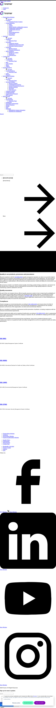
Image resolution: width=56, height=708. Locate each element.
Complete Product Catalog (15, 21)
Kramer (35, 696)
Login (4, 9)
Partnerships (6, 441)
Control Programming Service (16, 86)
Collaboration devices (14, 29)
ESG (7, 107)
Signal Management (14, 32)
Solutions (5, 36)
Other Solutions (10, 51)
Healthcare (11, 54)
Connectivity (12, 33)
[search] (6, 175)
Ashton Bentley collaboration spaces (18, 27)
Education (8, 42)
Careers (5, 449)
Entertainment (12, 55)
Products (8, 17)
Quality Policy (6, 440)
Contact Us (6, 8)
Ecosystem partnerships (12, 103)
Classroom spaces (13, 43)
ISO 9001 (3, 338)
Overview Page (13, 40)
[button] (28, 146)
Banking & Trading (13, 52)
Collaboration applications (15, 28)
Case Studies (9, 63)
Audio (10, 24)
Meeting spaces (13, 48)
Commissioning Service (15, 84)
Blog (7, 62)
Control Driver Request (12, 93)
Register (8, 74)
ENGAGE (8, 108)
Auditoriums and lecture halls (16, 44)
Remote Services (13, 87)
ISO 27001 (3, 404)
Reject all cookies (40, 702)
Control (11, 25)
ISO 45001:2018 (40, 313)
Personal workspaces (14, 50)
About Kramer (6, 96)
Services (8, 76)
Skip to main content (5, 1)
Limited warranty (10, 92)
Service (8, 436)
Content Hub (6, 56)
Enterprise (8, 47)
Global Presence (10, 105)
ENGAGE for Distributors (15, 111)
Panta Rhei (12, 35)
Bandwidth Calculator (8, 446)
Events (7, 106)
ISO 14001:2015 (32, 304)
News (7, 65)
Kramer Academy (7, 67)
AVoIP (10, 31)
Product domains (10, 23)
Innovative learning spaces (16, 46)
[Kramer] (6, 5)
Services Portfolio (10, 82)
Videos (7, 66)
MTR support (9, 95)
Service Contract (13, 83)
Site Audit (11, 88)
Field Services (12, 89)
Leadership (9, 102)
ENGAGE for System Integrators (17, 110)
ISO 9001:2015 (19, 277)
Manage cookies (16, 702)
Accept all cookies (28, 702)
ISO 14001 (3, 382)
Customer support (10, 91)
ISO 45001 (3, 360)
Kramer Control (7, 447)
